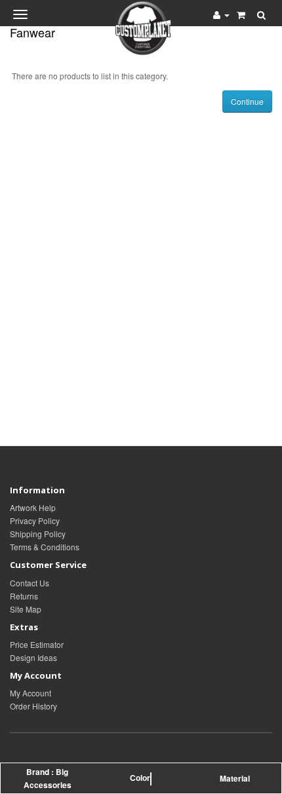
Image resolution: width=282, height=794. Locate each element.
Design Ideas (33, 657)
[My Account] (221, 14)
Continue (247, 101)
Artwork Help (33, 507)
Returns (24, 595)
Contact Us (29, 582)
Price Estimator (37, 644)
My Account (30, 692)
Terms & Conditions (44, 546)
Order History (33, 705)
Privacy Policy (35, 520)
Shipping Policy (38, 533)
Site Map (25, 608)
